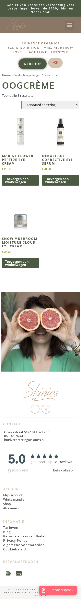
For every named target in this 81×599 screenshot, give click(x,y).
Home (6, 75)
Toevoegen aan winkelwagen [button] (17, 180)
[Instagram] (45, 409)
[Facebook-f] (35, 409)
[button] (69, 25)
